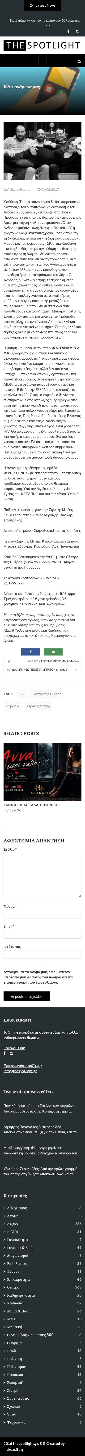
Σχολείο (13, 1406)
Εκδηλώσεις (17, 1263)
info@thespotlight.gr (20, 1071)
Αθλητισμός (17, 1207)
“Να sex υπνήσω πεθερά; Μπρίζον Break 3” (37, 669)
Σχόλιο (10, 849)
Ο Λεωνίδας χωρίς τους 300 (30, 1334)
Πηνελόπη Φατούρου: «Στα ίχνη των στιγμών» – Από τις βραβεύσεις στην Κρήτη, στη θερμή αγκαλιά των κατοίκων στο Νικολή (40, 1108)
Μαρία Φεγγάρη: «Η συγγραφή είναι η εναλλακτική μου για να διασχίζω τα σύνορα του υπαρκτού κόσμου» (40, 1150)
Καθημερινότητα (21, 1295)
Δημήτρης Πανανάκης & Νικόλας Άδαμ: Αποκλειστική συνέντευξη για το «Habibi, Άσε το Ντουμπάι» (40, 1130)
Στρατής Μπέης (38, 706)
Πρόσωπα (15, 1374)
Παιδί (11, 1350)
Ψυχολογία (16, 1422)
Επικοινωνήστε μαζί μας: (23, 1065)
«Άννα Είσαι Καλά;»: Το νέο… (32, 804)
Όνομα (10, 906)
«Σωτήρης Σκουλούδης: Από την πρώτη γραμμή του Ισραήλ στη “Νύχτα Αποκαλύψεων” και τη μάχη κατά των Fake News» (40, 1172)
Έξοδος (13, 1271)
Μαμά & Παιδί (19, 1311)
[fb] (68, 31)
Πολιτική (14, 1358)
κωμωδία (12, 706)
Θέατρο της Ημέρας (47, 694)
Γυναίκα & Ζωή (20, 1247)
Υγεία (11, 1414)
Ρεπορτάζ (15, 1382)
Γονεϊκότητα (17, 1239)
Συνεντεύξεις (18, 1398)
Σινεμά (12, 1390)
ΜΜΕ (11, 1318)
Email (9, 926)
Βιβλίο (12, 1231)
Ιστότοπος (12, 946)
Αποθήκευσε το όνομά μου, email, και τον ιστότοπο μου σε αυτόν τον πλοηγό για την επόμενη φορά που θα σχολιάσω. (38, 977)
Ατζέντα (13, 189)
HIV (22, 694)
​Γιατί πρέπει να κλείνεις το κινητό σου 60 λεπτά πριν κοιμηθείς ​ (45, 23)
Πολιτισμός (16, 1366)
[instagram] (77, 31)
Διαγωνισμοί (17, 1255)
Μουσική (14, 1327)
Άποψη (12, 1215)
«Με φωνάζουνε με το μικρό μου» (53, 661)
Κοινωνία (15, 1303)
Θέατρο (24, 189)
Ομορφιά (14, 1342)
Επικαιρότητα (18, 1279)
